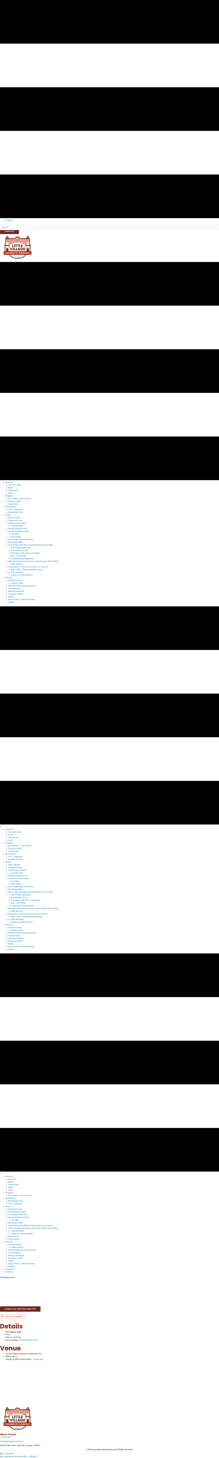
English (11, 1454)
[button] (9, 231)
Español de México (15, 1456)
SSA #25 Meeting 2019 (9, 1302)
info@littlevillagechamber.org (11, 1441)
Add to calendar (13, 1316)
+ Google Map (37, 1359)
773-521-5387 (5, 1437)
